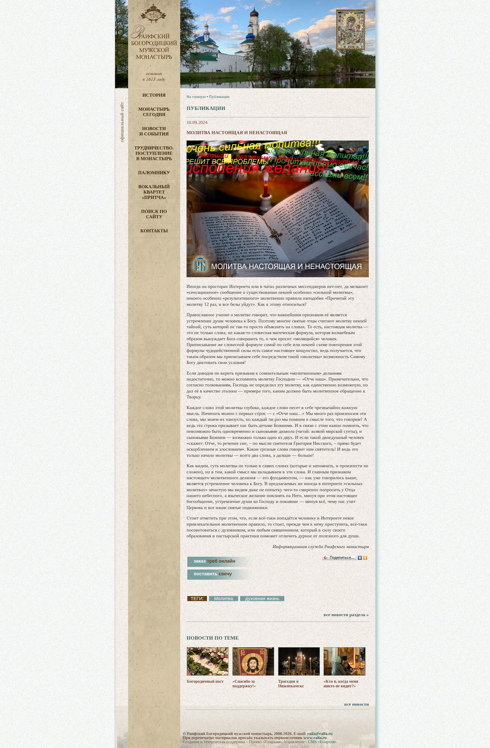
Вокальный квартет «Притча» (154, 192)
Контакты (154, 230)
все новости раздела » (346, 614)
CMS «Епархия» (322, 742)
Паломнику (154, 172)
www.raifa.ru (315, 738)
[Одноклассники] (365, 557)
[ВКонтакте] (360, 557)
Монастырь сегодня (154, 112)
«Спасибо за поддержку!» (244, 683)
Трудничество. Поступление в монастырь (154, 153)
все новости (356, 704)
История (154, 95)
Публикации (219, 97)
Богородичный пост (205, 681)
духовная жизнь (262, 598)
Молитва (223, 598)
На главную (196, 97)
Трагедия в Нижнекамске (291, 683)
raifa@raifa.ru (320, 733)
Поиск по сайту (154, 214)
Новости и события (154, 131)
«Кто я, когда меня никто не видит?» (341, 683)
